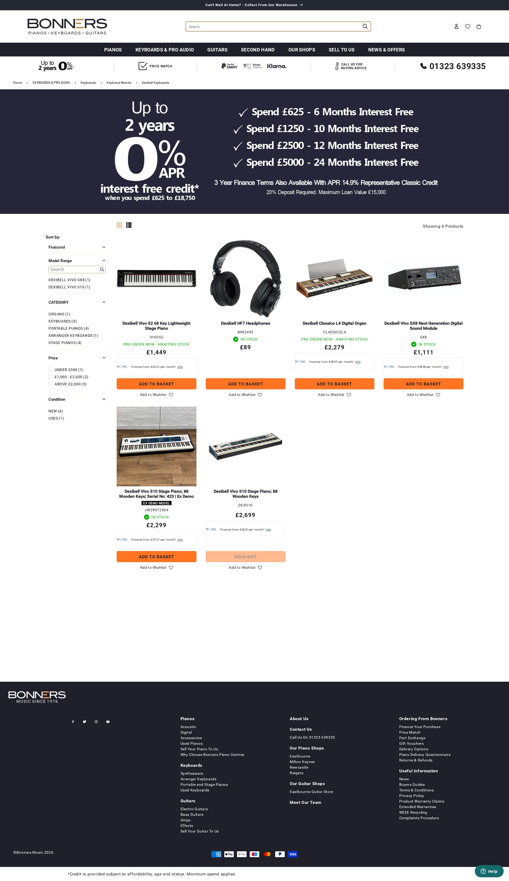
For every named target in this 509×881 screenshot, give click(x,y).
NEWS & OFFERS (386, 49)
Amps (186, 819)
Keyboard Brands (119, 82)
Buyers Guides (412, 784)
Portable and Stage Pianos (204, 784)
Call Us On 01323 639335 (312, 737)
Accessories (191, 737)
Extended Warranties (417, 806)
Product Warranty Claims (421, 801)
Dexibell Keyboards (155, 82)
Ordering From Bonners (423, 718)
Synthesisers (192, 773)
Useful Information (418, 770)
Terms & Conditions (416, 789)
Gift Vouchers (411, 743)
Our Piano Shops (307, 748)
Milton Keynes (302, 761)
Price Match (410, 732)
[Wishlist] (467, 26)
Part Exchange (412, 737)
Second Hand (258, 49)
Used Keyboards (195, 789)
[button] (478, 26)
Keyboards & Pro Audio (164, 49)
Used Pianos (192, 743)
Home (17, 82)
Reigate (296, 772)
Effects (187, 825)
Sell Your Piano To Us (199, 748)
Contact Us (301, 729)
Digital (186, 732)
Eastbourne (300, 756)
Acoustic (188, 726)
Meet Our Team (306, 802)
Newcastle (299, 767)
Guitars (217, 49)
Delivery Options (413, 748)
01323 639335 (457, 66)
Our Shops (301, 49)
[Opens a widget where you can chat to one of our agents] (489, 871)
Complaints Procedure (419, 817)
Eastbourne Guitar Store (311, 791)
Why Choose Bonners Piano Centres (212, 754)
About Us (299, 718)
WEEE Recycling (413, 812)
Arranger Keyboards (199, 778)
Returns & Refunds (416, 760)
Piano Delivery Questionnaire (425, 754)
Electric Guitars (194, 808)
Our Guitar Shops (307, 783)
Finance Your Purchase (420, 726)
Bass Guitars (192, 814)
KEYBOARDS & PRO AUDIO (51, 82)
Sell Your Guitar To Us (200, 831)
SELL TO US (342, 49)
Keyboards (88, 82)
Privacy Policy (411, 795)
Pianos (113, 49)
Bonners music (29, 852)
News (404, 778)
